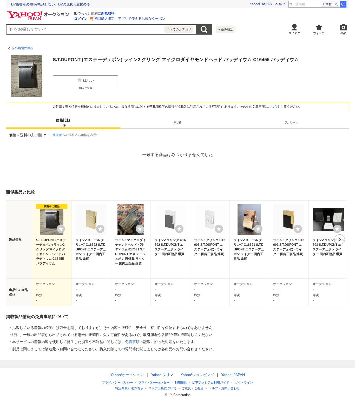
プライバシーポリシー (117, 382)
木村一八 (331, 4)
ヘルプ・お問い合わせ (224, 388)
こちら (272, 106)
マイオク (294, 33)
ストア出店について (162, 388)
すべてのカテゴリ (178, 29)
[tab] (63, 122)
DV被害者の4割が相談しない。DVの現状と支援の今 (50, 4)
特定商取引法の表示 (129, 388)
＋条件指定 (225, 29)
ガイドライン (243, 382)
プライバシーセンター (153, 382)
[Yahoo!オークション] (38, 12)
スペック (292, 122)
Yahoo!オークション (127, 375)
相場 (177, 122)
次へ (339, 239)
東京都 (57, 135)
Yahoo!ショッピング (197, 375)
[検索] (343, 4)
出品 (343, 33)
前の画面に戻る (22, 48)
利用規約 (181, 382)
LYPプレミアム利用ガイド (210, 382)
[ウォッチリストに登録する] (61, 229)
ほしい (88, 80)
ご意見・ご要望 (192, 388)
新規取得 (108, 13)
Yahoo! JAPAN (261, 4)
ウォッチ (319, 33)
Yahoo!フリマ (162, 375)
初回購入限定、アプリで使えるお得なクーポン (129, 19)
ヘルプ (280, 4)
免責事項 (132, 342)
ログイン (81, 19)
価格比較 (63, 122)
